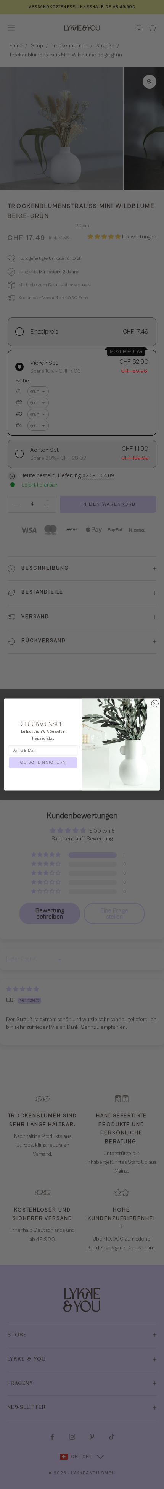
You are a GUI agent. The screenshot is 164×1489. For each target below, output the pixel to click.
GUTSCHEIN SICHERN (43, 762)
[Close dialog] (154, 703)
